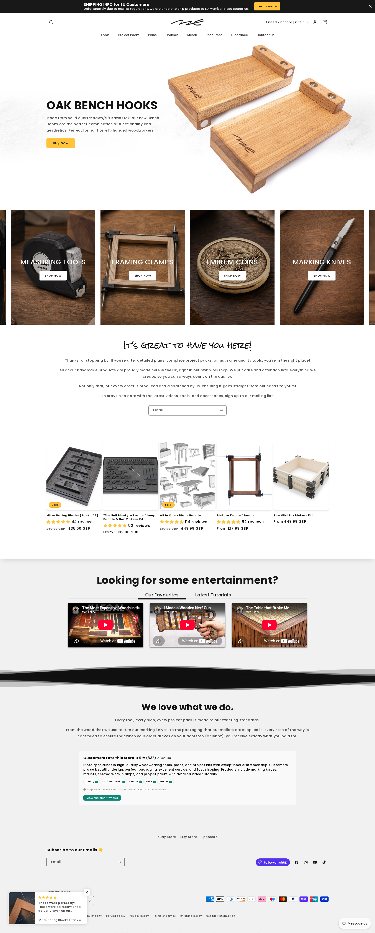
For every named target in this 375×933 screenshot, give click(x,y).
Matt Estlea (66, 916)
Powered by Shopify (88, 916)
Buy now (60, 143)
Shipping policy (191, 916)
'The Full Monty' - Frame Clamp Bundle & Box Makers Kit (129, 517)
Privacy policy (139, 916)
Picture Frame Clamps (236, 515)
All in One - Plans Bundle (180, 515)
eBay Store (167, 837)
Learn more (267, 6)
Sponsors (209, 837)
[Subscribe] (221, 410)
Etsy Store (188, 837)
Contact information (220, 916)
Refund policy (115, 916)
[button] (51, 22)
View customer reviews (102, 797)
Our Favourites (162, 595)
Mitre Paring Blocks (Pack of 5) (72, 515)
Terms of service (164, 916)
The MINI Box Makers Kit (293, 515)
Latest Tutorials (213, 595)
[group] (53, 267)
